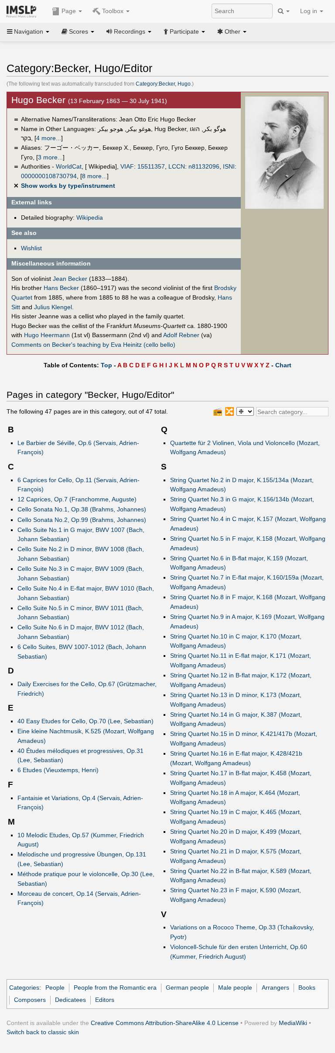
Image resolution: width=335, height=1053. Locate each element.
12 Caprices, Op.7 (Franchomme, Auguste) (77, 499)
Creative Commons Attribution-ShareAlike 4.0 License (165, 1022)
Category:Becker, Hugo (163, 84)
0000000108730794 (49, 176)
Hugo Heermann (47, 334)
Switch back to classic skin (43, 1032)
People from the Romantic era (115, 987)
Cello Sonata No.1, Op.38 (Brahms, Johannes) (81, 509)
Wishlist (31, 248)
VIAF (127, 166)
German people (187, 987)
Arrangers (275, 987)
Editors (104, 999)
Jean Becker (70, 278)
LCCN (176, 166)
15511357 (151, 166)
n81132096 (203, 166)
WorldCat (69, 166)
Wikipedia (89, 217)
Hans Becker (61, 287)
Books (306, 987)
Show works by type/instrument (68, 185)
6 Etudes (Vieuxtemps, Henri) (58, 769)
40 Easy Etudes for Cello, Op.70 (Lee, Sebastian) (85, 721)
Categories (24, 987)
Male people (235, 987)
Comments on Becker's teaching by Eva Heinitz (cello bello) (93, 344)
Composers (30, 999)
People (55, 987)
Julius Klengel (53, 307)
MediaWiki (293, 1022)
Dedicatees (70, 999)
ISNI (229, 166)
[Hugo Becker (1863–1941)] (284, 152)
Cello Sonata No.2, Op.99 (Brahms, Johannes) (81, 519)
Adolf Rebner (181, 334)
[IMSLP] (23, 11)
